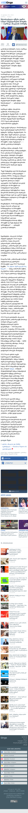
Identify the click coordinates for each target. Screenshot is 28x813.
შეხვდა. (12, 369)
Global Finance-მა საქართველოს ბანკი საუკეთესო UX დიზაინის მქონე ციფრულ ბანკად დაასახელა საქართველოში (14, 615)
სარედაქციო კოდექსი (22, 740)
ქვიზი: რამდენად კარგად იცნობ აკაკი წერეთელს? (14, 717)
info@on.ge (12, 790)
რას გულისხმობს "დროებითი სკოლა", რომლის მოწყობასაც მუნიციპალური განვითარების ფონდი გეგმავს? (14, 690)
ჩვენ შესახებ (24, 737)
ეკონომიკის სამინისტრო (14, 452)
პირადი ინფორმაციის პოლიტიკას (14, 797)
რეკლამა (25, 738)
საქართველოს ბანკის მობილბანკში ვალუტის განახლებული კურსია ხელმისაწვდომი (14, 552)
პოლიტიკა (9, 16)
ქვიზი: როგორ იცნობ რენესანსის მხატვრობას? (14, 561)
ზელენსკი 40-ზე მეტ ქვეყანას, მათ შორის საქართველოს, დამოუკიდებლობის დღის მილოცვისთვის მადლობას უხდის (14, 589)
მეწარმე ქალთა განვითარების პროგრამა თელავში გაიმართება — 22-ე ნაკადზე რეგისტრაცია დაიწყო (14, 708)
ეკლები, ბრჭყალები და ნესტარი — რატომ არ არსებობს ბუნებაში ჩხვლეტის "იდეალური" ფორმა (14, 666)
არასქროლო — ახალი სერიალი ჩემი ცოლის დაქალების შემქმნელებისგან (14, 699)
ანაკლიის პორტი (13, 454)
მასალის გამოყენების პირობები (20, 742)
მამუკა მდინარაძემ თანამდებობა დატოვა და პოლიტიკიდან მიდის (14, 657)
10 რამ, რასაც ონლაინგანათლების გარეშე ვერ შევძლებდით (14, 674)
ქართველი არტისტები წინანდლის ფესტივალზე (14, 682)
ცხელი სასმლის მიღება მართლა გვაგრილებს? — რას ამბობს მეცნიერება (14, 633)
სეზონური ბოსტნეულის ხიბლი (14, 598)
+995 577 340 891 (20, 790)
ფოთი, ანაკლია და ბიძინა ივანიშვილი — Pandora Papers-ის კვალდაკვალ (14, 446)
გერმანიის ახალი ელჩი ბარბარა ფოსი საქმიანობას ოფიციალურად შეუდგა (14, 625)
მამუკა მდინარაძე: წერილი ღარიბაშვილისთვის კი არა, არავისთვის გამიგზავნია (14, 641)
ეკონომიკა (3, 16)
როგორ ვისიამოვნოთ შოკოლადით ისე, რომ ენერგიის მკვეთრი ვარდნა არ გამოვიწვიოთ (14, 649)
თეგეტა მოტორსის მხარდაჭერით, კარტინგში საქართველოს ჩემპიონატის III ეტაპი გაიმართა (9, 528)
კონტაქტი (25, 744)
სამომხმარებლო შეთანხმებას (13, 795)
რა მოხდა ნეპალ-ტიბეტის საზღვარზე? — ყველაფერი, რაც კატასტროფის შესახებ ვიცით (14, 606)
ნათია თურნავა (4, 454)
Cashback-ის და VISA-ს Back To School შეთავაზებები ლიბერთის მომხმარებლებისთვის (14, 580)
